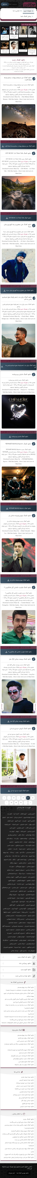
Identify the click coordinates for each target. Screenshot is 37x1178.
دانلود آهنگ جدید (18, 60)
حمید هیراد (22, 849)
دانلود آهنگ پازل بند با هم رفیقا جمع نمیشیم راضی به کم (17, 298)
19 (23, 798)
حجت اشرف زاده (30, 845)
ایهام (17, 831)
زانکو (14, 859)
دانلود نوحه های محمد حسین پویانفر (23, 1095)
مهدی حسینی (12, 937)
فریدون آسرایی (30, 905)
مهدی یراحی (22, 940)
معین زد (9, 933)
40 (16, 803)
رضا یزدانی (8, 856)
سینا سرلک (22, 873)
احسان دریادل (18, 817)
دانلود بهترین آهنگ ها (23, 1173)
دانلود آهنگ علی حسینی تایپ (25, 1041)
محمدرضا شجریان (30, 926)
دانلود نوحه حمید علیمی (27, 1106)
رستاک (12, 852)
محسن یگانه (20, 919)
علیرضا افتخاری (30, 895)
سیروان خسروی (20, 870)
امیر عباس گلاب (30, 828)
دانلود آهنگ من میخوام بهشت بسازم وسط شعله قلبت (18, 79)
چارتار (25, 842)
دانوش (10, 849)
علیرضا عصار (20, 898)
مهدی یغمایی (14, 940)
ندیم (23, 947)
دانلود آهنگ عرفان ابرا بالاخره (26, 1038)
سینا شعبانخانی (12, 873)
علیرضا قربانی (11, 898)
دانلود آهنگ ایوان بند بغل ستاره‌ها (24, 1065)
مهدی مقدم (31, 940)
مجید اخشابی (16, 912)
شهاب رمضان (10, 877)
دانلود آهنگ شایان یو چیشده (21, 374)
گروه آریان (15, 909)
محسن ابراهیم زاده (21, 916)
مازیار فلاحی (6, 909)
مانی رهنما (25, 912)
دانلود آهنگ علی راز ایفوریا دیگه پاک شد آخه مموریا (19, 1154)
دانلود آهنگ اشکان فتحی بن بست (24, 1140)
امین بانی (12, 828)
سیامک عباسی (30, 870)
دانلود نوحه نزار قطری (28, 1103)
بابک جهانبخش (30, 835)
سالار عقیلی (31, 863)
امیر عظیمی (20, 828)
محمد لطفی (22, 923)
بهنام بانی (32, 838)
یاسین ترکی (23, 951)
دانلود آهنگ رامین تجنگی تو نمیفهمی (23, 1137)
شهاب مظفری (31, 880)
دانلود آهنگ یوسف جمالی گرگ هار (20, 659)
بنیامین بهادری (12, 835)
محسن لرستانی (30, 919)
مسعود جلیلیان (20, 930)
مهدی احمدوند (30, 937)
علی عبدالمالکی (6, 888)
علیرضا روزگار (12, 895)
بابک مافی (21, 835)
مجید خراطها (7, 912)
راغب (16, 852)
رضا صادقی (24, 856)
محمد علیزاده (31, 923)
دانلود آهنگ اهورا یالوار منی (26, 1062)
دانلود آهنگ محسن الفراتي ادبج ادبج (23, 1002)
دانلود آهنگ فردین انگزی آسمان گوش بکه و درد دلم (19, 999)
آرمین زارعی (31, 814)
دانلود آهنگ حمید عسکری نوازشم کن (23, 1059)
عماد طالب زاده (30, 902)
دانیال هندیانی (30, 852)
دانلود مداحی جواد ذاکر (27, 1101)
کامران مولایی (20, 905)
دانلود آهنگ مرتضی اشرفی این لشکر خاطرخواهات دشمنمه (18, 1023)
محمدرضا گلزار (6, 926)
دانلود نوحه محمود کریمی (26, 1080)
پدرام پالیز (9, 838)
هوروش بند (31, 951)
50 (21, 803)
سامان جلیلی (22, 863)
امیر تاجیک (15, 824)
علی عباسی (15, 888)
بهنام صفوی (23, 838)
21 (32, 798)
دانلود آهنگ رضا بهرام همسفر (26, 987)
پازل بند (16, 838)
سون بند (11, 866)
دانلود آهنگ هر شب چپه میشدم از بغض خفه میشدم (19, 1157)
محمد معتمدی (13, 923)
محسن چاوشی (10, 916)
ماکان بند (32, 912)
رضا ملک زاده (15, 856)
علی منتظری (22, 891)
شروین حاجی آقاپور (20, 877)
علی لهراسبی (31, 891)
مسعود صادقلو (30, 933)
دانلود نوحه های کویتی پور (26, 1098)
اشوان (4, 817)
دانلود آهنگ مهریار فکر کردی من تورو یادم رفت (20, 1050)
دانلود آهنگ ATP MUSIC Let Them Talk (18, 153)
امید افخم (10, 821)
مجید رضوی (31, 916)
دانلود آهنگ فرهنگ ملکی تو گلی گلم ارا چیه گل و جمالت (18, 1134)
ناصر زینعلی (13, 944)
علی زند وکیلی (11, 884)
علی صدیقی (23, 888)
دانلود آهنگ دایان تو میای (26, 1053)
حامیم (11, 842)
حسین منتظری (20, 845)
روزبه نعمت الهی (21, 859)
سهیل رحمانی (31, 866)
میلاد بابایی (21, 944)
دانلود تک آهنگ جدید (24, 957)
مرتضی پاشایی (30, 930)
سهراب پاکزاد (13, 863)
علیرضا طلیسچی (30, 898)
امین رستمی (31, 831)
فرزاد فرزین (15, 902)
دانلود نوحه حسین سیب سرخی (25, 1086)
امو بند (24, 821)
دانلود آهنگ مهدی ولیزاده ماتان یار (20, 516)
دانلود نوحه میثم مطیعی (27, 1092)
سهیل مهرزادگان (20, 866)
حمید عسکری (31, 849)
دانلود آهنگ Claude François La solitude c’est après (20, 990)
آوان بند (9, 814)
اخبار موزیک (11, 1173)
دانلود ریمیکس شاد (25, 964)
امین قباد (23, 831)
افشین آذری (31, 821)
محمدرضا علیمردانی (17, 926)
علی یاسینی (13, 891)
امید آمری (18, 821)
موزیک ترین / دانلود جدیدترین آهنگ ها (29, 4)
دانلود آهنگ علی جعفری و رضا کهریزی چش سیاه (17, 226)
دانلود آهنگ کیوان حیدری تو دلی (20, 729)
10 (13, 798)
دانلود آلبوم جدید (26, 970)
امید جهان (32, 824)
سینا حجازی (10, 870)
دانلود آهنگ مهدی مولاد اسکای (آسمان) (22, 1131)
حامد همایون (18, 842)
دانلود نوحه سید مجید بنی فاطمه (24, 1089)
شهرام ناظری (11, 880)
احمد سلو (9, 817)
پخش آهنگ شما (26, 16)
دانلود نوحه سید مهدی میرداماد (25, 1083)
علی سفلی (32, 888)
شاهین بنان (31, 877)
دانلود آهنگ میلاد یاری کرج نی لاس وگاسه (22, 1020)
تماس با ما (16, 11)
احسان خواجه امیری (29, 817)
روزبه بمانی (31, 859)
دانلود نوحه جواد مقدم (27, 1077)
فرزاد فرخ (22, 902)
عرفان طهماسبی (30, 884)
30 (11, 803)
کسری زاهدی (31, 909)
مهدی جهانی (21, 937)
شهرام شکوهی (21, 880)
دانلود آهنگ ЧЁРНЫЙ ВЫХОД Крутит (18, 444)
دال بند (15, 849)
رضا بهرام (5, 852)
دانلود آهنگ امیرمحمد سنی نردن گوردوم (22, 1056)
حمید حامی (10, 845)
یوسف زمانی (14, 951)
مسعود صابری (10, 930)
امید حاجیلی (23, 824)
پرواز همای (32, 842)
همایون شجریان (8, 947)
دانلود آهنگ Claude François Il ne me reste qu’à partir (19, 1017)
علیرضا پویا (21, 895)
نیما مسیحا (17, 947)
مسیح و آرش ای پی (19, 933)
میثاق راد (5, 940)
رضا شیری (32, 856)
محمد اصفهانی (11, 919)
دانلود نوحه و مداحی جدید (23, 976)
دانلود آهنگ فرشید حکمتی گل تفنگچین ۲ (17, 587)
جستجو (5, 4)
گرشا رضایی (22, 909)
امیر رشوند (7, 824)
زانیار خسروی (7, 859)
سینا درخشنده (31, 873)
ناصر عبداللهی (31, 947)
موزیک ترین (27, 11)
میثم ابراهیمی (30, 944)
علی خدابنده (20, 884)
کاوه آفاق (12, 905)
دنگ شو (22, 852)
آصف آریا (16, 814)
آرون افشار (23, 814)
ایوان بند (11, 831)
